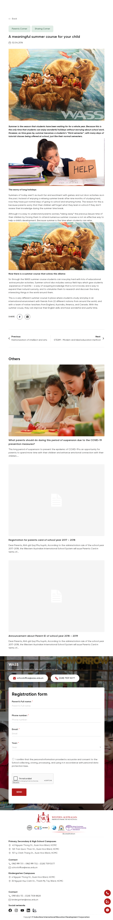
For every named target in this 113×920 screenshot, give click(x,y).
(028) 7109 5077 (47, 864)
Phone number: (20, 715)
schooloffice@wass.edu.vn (24, 868)
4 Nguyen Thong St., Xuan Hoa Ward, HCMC (33, 877)
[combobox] (56, 747)
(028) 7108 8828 (33, 896)
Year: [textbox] (14, 747)
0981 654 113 (17, 896)
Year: (15, 743)
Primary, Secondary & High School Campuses (32, 841)
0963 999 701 (17, 864)
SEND (19, 792)
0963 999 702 (31, 864)
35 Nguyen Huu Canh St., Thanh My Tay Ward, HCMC (37, 881)
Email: (16, 729)
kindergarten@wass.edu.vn (25, 900)
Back (14, 19)
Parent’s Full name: (22, 701)
